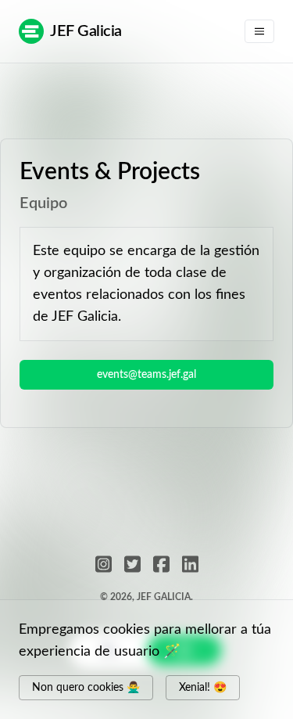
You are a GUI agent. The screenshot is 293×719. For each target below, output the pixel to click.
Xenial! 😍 (203, 687)
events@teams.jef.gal (146, 374)
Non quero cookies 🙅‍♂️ (86, 687)
